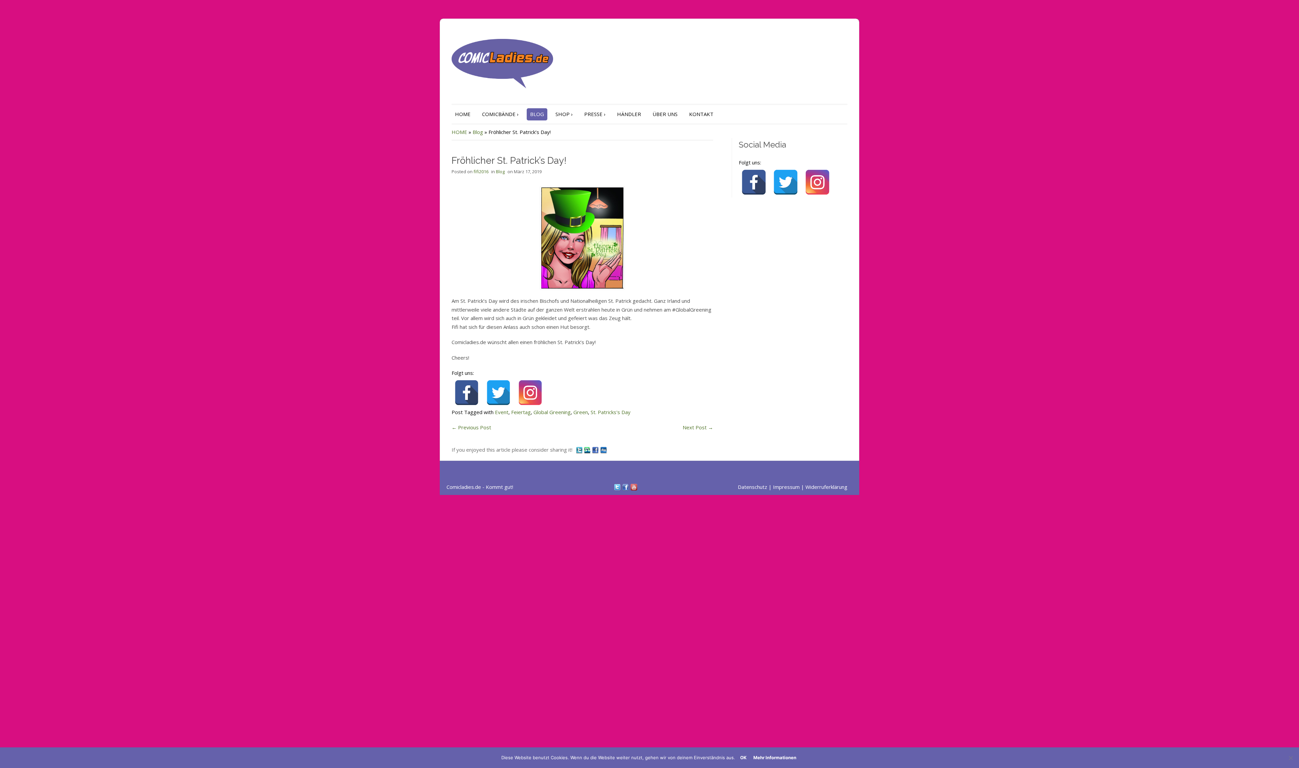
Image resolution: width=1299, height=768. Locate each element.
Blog (478, 132)
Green (580, 412)
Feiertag (521, 412)
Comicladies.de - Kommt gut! (480, 486)
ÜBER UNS (665, 114)
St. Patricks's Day (611, 412)
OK (743, 757)
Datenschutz (752, 486)
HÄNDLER (629, 114)
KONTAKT (701, 114)
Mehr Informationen (774, 757)
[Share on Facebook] (596, 449)
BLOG (537, 114)
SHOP (564, 114)
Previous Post (471, 427)
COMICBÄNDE (500, 114)
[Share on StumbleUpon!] (588, 449)
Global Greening (552, 412)
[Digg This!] (603, 449)
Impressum (786, 486)
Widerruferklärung (826, 486)
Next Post (698, 427)
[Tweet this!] (580, 449)
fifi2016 (481, 171)
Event (501, 412)
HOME (463, 114)
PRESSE (595, 114)
